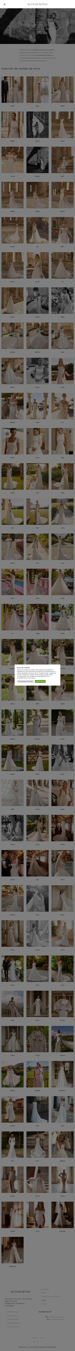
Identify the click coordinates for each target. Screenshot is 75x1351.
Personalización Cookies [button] (25, 681)
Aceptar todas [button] (40, 681)
